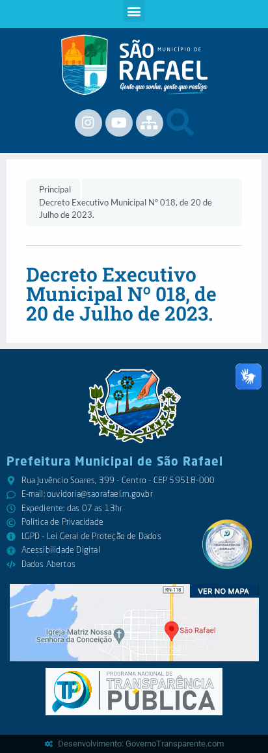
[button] (134, 10)
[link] (134, 65)
